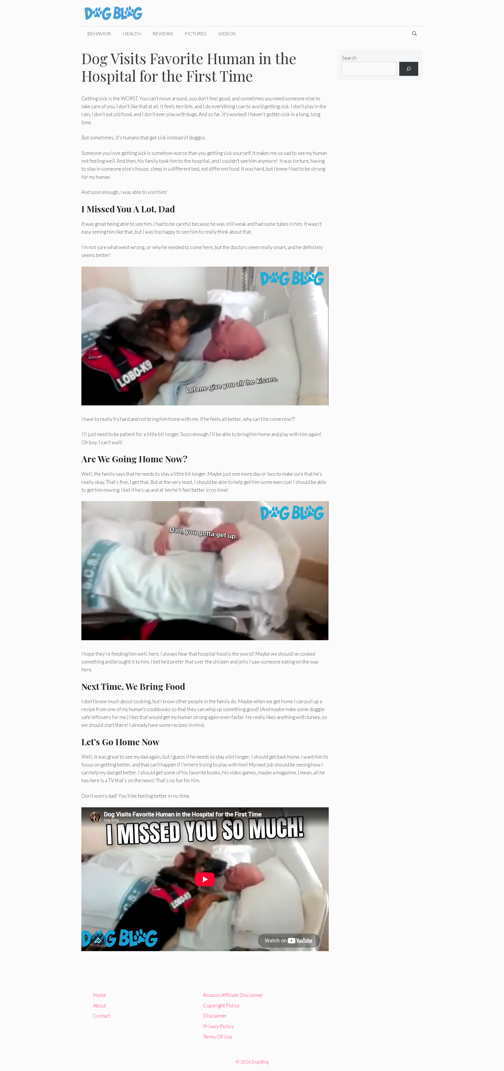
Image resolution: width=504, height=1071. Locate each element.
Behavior (99, 33)
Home (99, 995)
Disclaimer (215, 1016)
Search (349, 58)
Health (132, 33)
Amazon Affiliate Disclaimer (233, 995)
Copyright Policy (221, 1005)
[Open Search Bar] (414, 33)
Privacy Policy (218, 1026)
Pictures (195, 33)
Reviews (163, 33)
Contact (101, 1016)
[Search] (408, 69)
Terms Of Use (217, 1037)
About (99, 1005)
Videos (227, 33)
